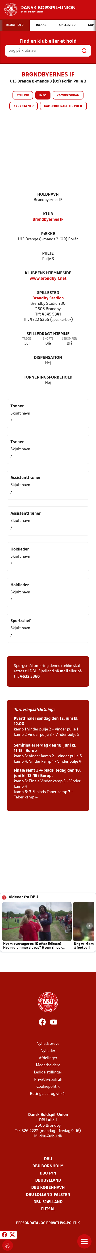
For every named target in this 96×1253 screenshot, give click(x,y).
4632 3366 (30, 677)
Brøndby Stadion (48, 298)
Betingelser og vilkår (48, 1094)
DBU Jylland (48, 1181)
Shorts (48, 338)
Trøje (26, 338)
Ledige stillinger (48, 1072)
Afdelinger (48, 1058)
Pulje (48, 254)
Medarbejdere (48, 1065)
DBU (48, 1159)
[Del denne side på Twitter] (12, 1235)
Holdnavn (48, 195)
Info (42, 95)
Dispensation (48, 358)
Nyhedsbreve (48, 1044)
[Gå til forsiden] (37, 9)
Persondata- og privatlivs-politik (48, 1223)
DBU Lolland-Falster (48, 1195)
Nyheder (48, 1051)
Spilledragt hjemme (48, 334)
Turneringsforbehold (48, 377)
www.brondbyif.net (48, 279)
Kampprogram (68, 95)
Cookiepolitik (48, 1087)
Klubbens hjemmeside (48, 273)
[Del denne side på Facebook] (4, 1235)
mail (64, 671)
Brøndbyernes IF (48, 220)
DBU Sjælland (48, 1202)
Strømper (69, 338)
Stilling (23, 95)
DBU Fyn (48, 1173)
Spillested (48, 293)
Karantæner (23, 106)
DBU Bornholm (48, 1166)
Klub (48, 214)
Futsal (48, 1209)
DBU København (48, 1188)
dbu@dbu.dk (51, 1136)
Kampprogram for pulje (63, 106)
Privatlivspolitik (48, 1080)
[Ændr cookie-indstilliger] (7, 1245)
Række (48, 234)
